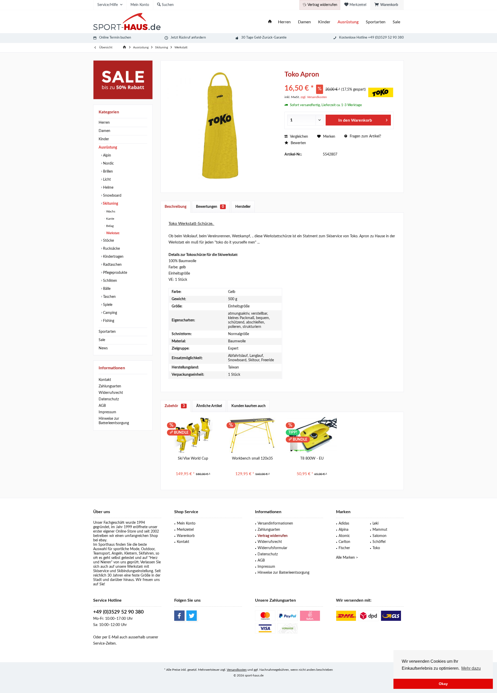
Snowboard (111, 195)
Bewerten (298, 143)
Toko (376, 548)
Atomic (344, 536)
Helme (107, 187)
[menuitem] (387, 5)
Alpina (343, 530)
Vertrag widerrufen (273, 536)
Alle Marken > (347, 557)
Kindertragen (112, 257)
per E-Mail (110, 637)
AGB (102, 406)
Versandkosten (237, 669)
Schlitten (109, 281)
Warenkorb (186, 536)
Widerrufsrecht (111, 393)
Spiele (107, 305)
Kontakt (105, 380)
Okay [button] (443, 684)
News (103, 348)
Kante (109, 218)
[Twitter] (191, 615)
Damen (104, 131)
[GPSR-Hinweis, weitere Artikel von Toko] (381, 92)
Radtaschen (112, 265)
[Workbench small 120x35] (252, 435)
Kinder (104, 139)
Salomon (379, 536)
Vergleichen (298, 136)
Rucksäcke (111, 248)
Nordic (108, 163)
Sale (102, 340)
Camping (109, 313)
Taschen (109, 297)
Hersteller (243, 207)
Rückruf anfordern (192, 37)
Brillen (107, 171)
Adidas (344, 523)
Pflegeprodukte (114, 273)
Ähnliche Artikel (209, 406)
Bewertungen (210, 207)
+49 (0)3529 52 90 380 (118, 612)
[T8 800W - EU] (312, 435)
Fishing (108, 321)
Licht (106, 179)
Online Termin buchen (115, 37)
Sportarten (107, 332)
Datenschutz (109, 399)
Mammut (379, 530)
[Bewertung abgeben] (325, 81)
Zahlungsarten (110, 386)
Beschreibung (175, 207)
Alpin (106, 155)
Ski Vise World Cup (193, 458)
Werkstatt (112, 233)
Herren (104, 122)
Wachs (110, 211)
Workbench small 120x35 (252, 458)
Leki (375, 523)
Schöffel (378, 542)
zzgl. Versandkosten (314, 97)
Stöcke (108, 240)
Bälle (106, 289)
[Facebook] (179, 615)
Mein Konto (186, 523)
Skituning (110, 203)
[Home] (270, 22)
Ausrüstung (108, 147)
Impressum (107, 412)
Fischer (344, 548)
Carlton (344, 542)
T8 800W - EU (312, 458)
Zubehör (175, 406)
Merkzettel (185, 530)
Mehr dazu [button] (471, 668)
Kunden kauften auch (248, 406)
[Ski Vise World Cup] (193, 435)
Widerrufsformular (272, 548)
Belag (109, 225)
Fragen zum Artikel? (365, 136)
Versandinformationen (275, 523)
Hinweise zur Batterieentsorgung (114, 421)
